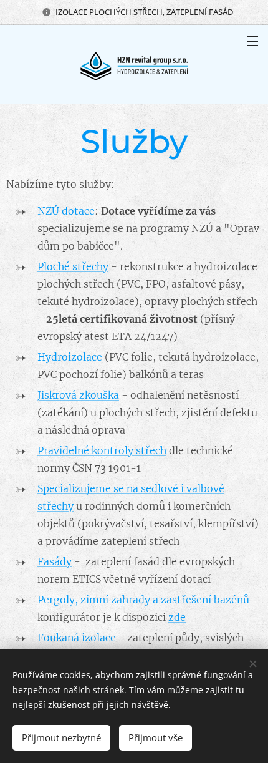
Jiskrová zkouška (78, 395)
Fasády (54, 561)
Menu (252, 40)
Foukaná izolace (76, 637)
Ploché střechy (72, 266)
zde (177, 617)
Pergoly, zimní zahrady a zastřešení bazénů (143, 599)
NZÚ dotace (66, 211)
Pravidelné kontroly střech (101, 450)
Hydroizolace (69, 357)
